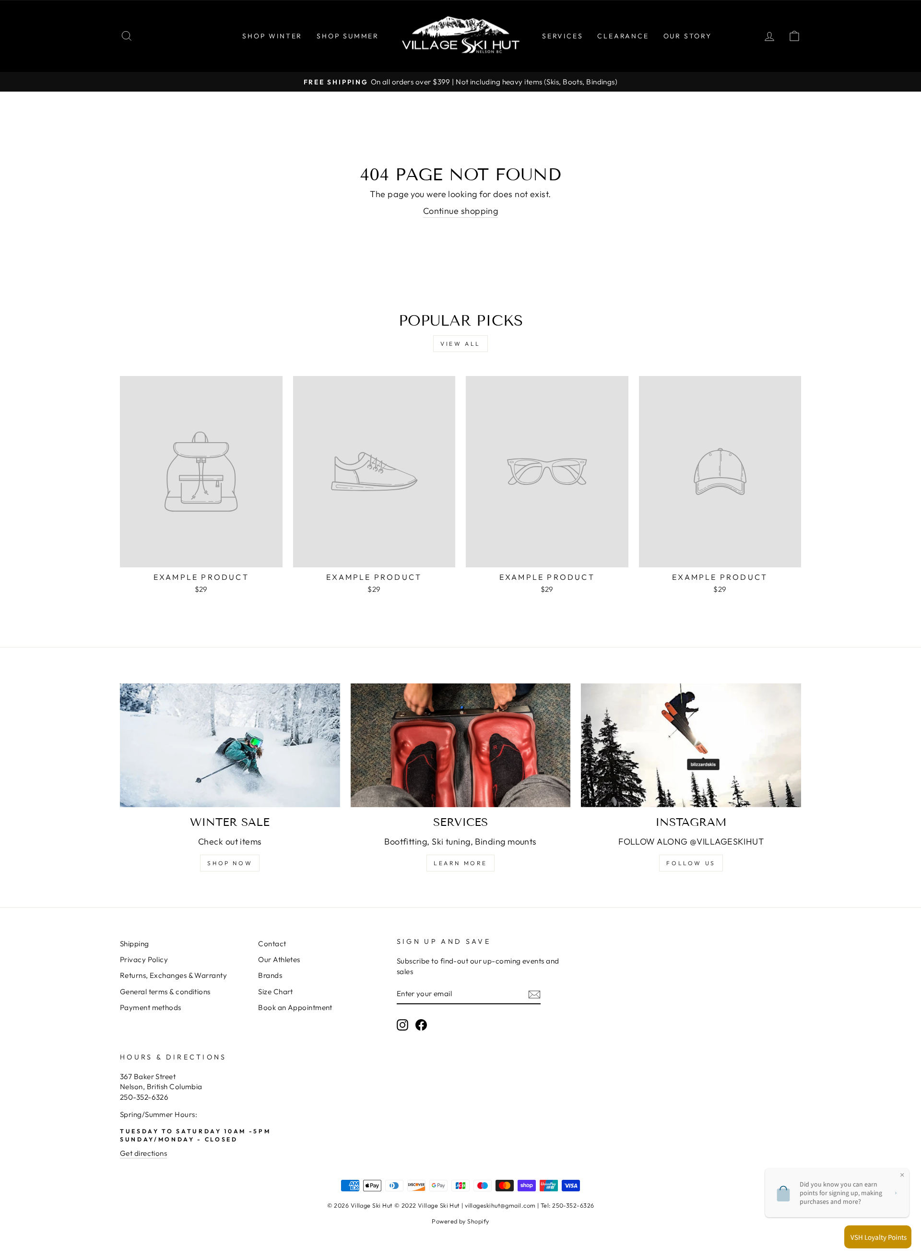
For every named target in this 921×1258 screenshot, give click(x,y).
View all (460, 343)
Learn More (460, 863)
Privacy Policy (144, 959)
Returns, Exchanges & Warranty (173, 975)
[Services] (461, 745)
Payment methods (150, 1007)
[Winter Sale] (230, 745)
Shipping (134, 943)
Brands (270, 975)
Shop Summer (348, 36)
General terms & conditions (165, 991)
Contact (272, 943)
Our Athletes (279, 959)
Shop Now (229, 863)
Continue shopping (460, 210)
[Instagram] (691, 745)
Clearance (623, 36)
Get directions (143, 1153)
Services (562, 36)
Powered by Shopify (460, 1221)
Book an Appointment (295, 1007)
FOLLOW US (690, 863)
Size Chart (275, 991)
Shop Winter (272, 36)
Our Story (687, 36)
